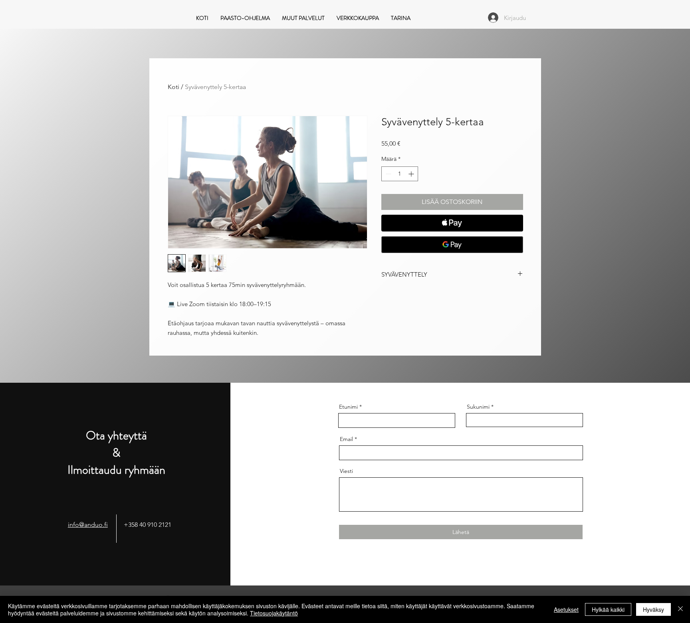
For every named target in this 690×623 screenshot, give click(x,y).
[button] (303, 17)
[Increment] (412, 174)
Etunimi (348, 406)
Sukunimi (478, 406)
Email (346, 439)
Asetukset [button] (566, 609)
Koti (173, 87)
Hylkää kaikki (608, 609)
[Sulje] (680, 609)
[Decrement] (388, 174)
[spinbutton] (400, 174)
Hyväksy (653, 609)
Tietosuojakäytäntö (274, 613)
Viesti (346, 471)
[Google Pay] (452, 244)
